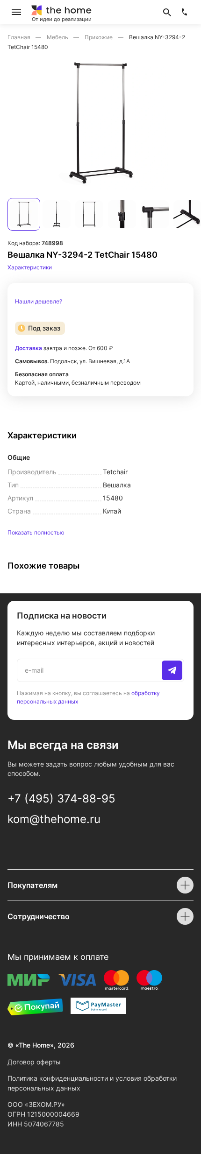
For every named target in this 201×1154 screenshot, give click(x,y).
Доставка (28, 348)
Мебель (58, 37)
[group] (100, 122)
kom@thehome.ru (53, 819)
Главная (19, 37)
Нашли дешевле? (38, 301)
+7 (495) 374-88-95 (61, 798)
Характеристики (29, 267)
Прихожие (99, 37)
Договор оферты (34, 1062)
